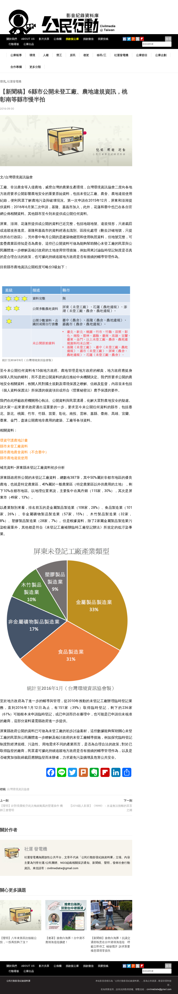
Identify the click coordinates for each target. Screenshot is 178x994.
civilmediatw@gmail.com (159, 989)
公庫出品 (28, 44)
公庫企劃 (160, 55)
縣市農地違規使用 (14, 458)
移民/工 (101, 55)
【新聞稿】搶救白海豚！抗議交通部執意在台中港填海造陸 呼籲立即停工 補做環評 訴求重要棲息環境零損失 (110, 944)
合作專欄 (16, 67)
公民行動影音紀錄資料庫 (18, 981)
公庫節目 (141, 55)
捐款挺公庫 (72, 38)
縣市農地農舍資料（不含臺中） (24, 452)
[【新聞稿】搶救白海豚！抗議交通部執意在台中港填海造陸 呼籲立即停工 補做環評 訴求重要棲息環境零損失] (111, 915)
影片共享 (44, 38)
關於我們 (12, 38)
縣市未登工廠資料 (14, 446)
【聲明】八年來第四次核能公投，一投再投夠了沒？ (18, 940)
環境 (32, 55)
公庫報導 (16, 55)
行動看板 (14, 44)
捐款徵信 (88, 38)
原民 (73, 55)
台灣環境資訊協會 (18, 789)
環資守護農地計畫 (14, 440)
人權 (46, 55)
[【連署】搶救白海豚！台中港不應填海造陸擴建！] (66, 915)
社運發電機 (121, 55)
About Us (28, 38)
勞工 (59, 55)
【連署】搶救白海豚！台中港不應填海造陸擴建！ (65, 940)
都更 (86, 55)
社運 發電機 (35, 849)
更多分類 (35, 67)
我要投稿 (103, 38)
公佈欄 (57, 38)
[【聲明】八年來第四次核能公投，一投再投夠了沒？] (20, 915)
